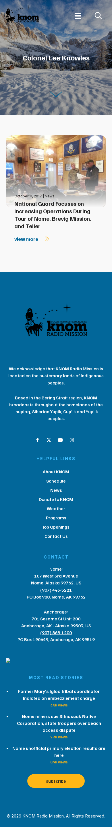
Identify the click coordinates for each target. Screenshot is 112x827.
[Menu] (78, 16)
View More (26, 239)
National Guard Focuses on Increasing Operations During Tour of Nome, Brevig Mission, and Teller (52, 215)
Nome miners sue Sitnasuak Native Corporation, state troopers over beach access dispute (59, 723)
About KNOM (56, 472)
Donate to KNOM (56, 499)
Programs (56, 518)
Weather (56, 508)
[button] (37, 440)
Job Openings (56, 527)
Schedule (56, 481)
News (50, 196)
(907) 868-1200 (56, 632)
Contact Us (56, 536)
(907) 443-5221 (56, 590)
